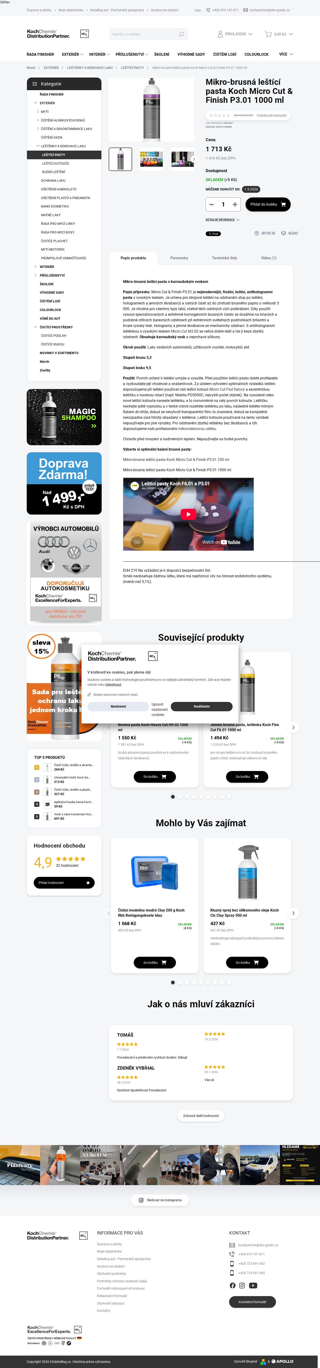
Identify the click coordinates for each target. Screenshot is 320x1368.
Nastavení (118, 706)
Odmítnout (113, 684)
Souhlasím (202, 706)
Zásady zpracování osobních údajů (115, 694)
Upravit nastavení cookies (160, 709)
